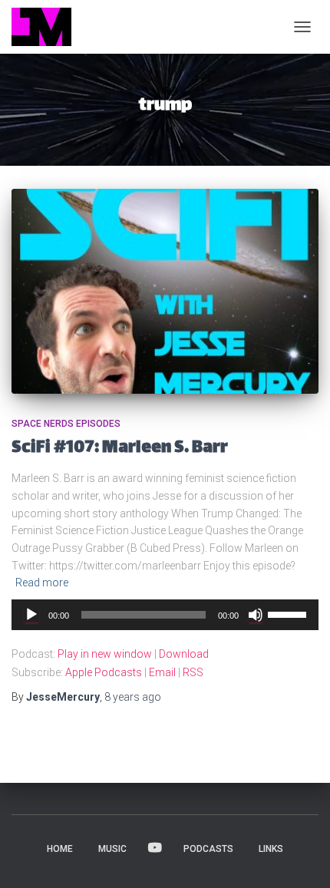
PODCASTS (208, 848)
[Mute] (255, 614)
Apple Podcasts (103, 672)
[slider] (289, 613)
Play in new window (105, 654)
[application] (165, 614)
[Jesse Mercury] (47, 27)
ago (132, 697)
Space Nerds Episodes (66, 423)
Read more (41, 582)
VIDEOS (155, 848)
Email (162, 672)
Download (184, 654)
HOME (60, 848)
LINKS (271, 848)
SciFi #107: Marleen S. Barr (120, 449)
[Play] (31, 614)
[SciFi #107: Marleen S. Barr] (165, 291)
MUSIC (112, 848)
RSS (193, 672)
